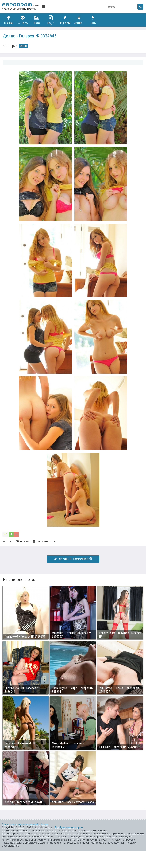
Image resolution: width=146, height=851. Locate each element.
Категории (22, 23)
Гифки (93, 23)
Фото (37, 23)
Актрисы (78, 23)
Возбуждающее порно (69, 827)
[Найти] (140, 7)
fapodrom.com (21, 6)
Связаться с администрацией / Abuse (25, 824)
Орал (23, 46)
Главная (8, 23)
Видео (50, 23)
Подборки (65, 23)
